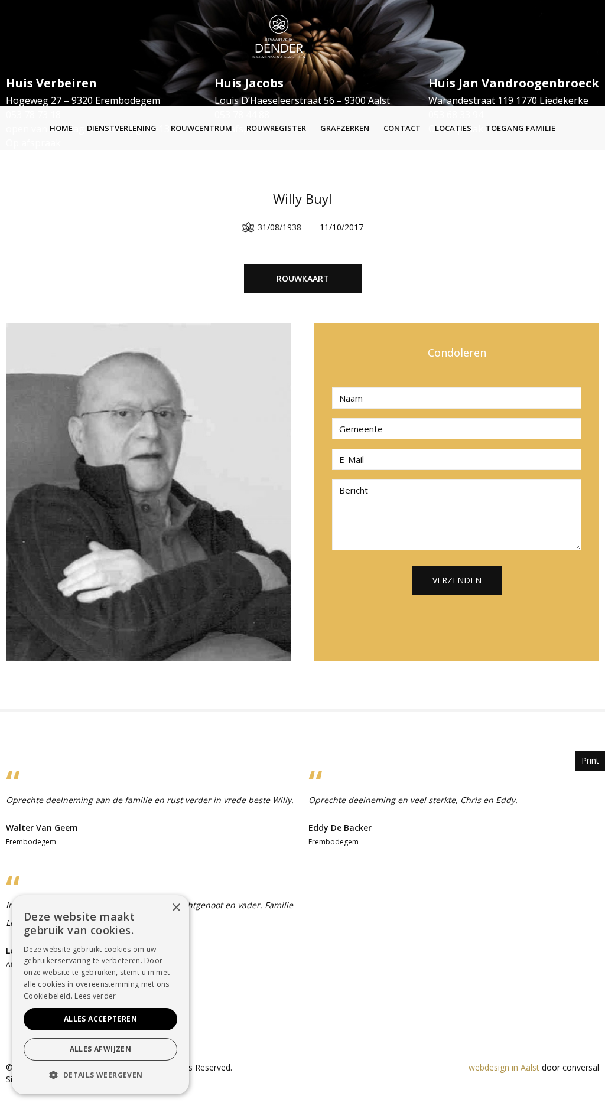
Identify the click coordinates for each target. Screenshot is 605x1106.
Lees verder (95, 996)
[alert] (100, 994)
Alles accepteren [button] (100, 1019)
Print (590, 760)
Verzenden (457, 580)
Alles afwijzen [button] (101, 1049)
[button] (100, 1075)
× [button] (175, 907)
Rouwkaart (303, 278)
